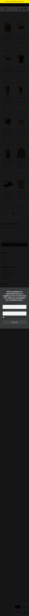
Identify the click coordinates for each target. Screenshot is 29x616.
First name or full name (9, 304)
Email (4, 310)
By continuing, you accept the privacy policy (14, 318)
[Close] (26, 289)
